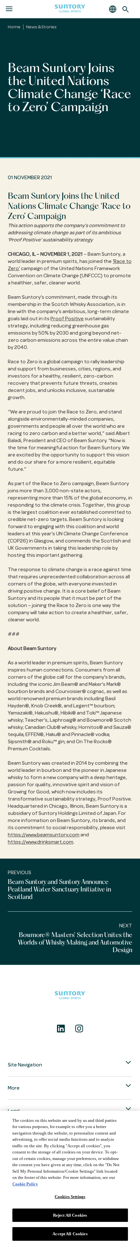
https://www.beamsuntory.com (43, 835)
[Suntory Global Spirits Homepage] (70, 9)
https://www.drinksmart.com (40, 842)
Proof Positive (67, 318)
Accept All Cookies (69, 1233)
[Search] (125, 9)
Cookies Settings (70, 1196)
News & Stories (41, 27)
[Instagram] (79, 1029)
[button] (112, 9)
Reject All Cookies (70, 1215)
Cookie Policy (25, 1183)
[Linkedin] (61, 1029)
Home (14, 27)
